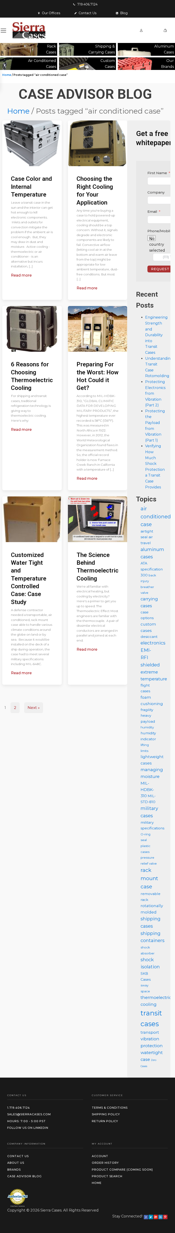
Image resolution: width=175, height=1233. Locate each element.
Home (6, 75)
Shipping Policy (106, 1114)
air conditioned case (156, 516)
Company (156, 192)
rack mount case (149, 878)
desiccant (149, 636)
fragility (147, 710)
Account (100, 1156)
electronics (153, 643)
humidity (147, 727)
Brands (14, 1169)
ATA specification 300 (152, 569)
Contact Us (18, 1156)
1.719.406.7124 (18, 1107)
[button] (85, 4)
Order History (105, 1162)
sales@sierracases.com (29, 1114)
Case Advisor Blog (24, 1176)
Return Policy (105, 1121)
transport (150, 1032)
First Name (157, 173)
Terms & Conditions (110, 1107)
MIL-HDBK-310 (147, 789)
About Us (15, 1162)
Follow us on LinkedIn (27, 1127)
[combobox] (151, 238)
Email (152, 211)
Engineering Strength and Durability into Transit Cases (156, 335)
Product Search (107, 1176)
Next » (34, 707)
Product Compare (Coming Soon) (122, 1169)
